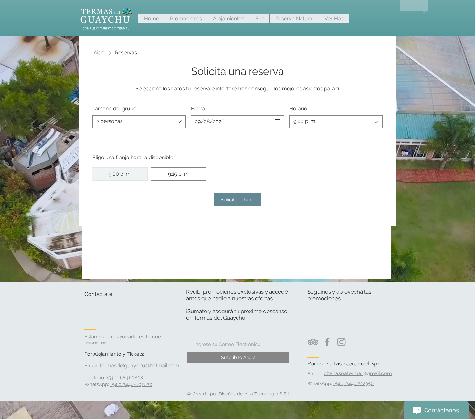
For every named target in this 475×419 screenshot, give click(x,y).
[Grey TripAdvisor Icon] (313, 342)
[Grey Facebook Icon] (327, 342)
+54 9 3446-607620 (131, 384)
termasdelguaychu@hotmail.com (139, 366)
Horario (298, 109)
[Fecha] (277, 122)
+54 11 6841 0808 (124, 378)
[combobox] (139, 121)
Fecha (198, 109)
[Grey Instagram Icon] (341, 342)
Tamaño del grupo (114, 109)
